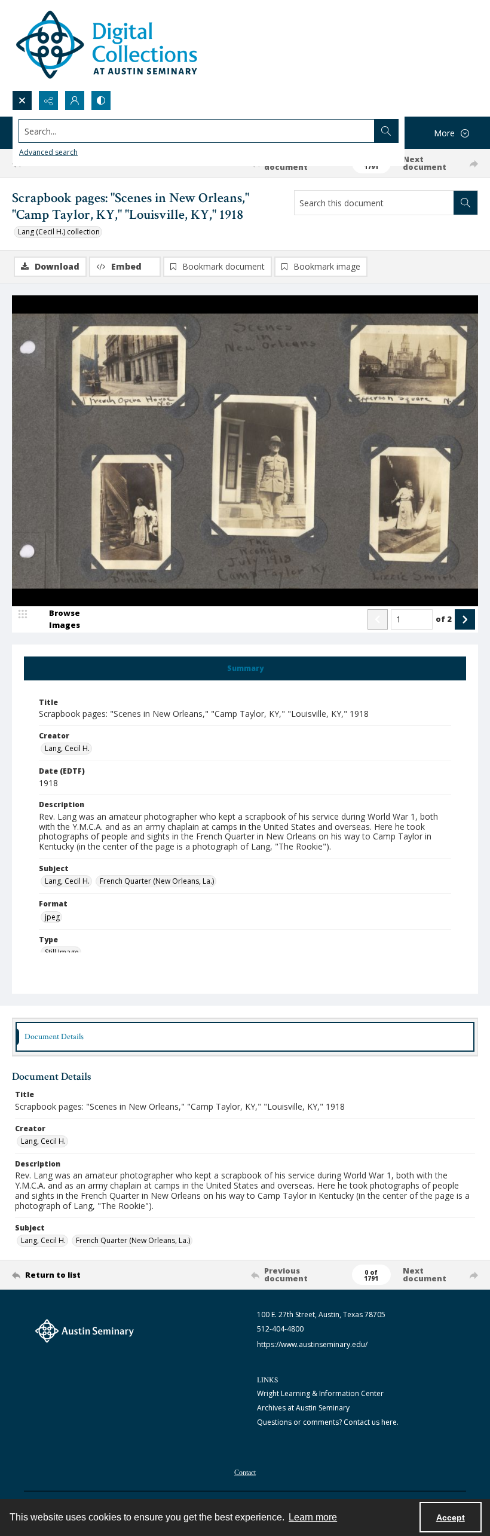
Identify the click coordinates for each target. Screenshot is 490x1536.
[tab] (245, 668)
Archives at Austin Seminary (303, 1408)
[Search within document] (465, 203)
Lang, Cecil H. (67, 748)
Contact (245, 1472)
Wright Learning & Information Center (320, 1393)
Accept (450, 1517)
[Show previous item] (378, 619)
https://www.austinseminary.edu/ (312, 1344)
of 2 (444, 618)
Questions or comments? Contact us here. (328, 1422)
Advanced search (48, 152)
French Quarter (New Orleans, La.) (157, 881)
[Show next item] (465, 619)
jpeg (52, 917)
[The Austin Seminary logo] (84, 1331)
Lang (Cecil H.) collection (59, 232)
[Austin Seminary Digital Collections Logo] (107, 45)
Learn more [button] (313, 1517)
